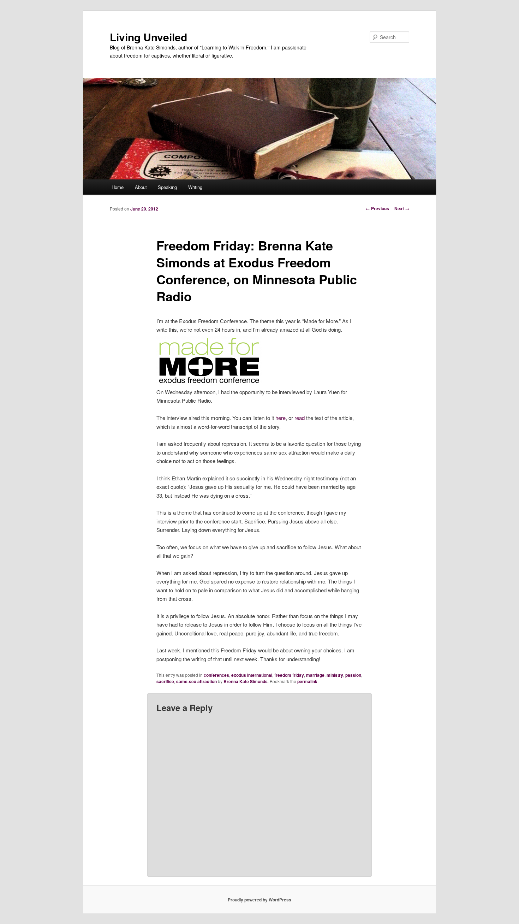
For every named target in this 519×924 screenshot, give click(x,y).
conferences (216, 675)
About (141, 187)
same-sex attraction (196, 681)
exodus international (251, 675)
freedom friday (289, 675)
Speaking (167, 187)
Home (118, 187)
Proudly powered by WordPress (259, 899)
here (280, 417)
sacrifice (165, 681)
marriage (315, 675)
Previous (377, 208)
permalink (307, 681)
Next (401, 208)
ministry (335, 675)
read (299, 417)
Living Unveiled (148, 37)
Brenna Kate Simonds (245, 681)
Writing (195, 187)
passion (353, 675)
